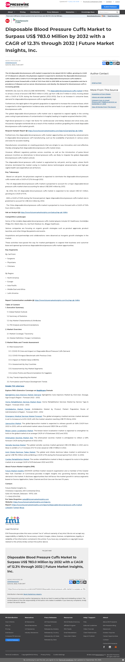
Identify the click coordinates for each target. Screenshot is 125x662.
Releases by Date (50, 639)
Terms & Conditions (12, 654)
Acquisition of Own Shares (101, 94)
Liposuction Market (13, 423)
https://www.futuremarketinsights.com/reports (31, 502)
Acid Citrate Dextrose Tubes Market (20, 452)
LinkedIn (8, 508)
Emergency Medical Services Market (20, 416)
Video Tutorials (88, 629)
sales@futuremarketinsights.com (35, 499)
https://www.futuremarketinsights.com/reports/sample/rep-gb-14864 (55, 131)
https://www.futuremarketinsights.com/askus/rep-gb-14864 (44, 212)
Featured (47, 625)
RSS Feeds (67, 629)
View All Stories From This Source (104, 107)
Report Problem (89, 636)
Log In (117, 1)
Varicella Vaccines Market (15, 445)
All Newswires (29, 622)
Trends (26, 409)
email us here (96, 83)
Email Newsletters (113, 16)
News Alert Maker (70, 636)
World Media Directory (94, 16)
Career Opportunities (110, 636)
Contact (109, 1)
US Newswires (30, 629)
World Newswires (31, 625)
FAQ (85, 622)
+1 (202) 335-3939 (73, 1)
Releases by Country (51, 632)
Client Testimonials (89, 632)
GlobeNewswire (11, 63)
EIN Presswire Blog (109, 625)
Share (38, 402)
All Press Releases (50, 622)
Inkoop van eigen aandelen (101, 97)
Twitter (16, 508)
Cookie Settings (59, 654)
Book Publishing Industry (33, 594)
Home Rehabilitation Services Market (20, 402)
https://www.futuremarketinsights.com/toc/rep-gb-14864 (57, 300)
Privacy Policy (45, 654)
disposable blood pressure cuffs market (66, 91)
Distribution (9, 632)
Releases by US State (51, 636)
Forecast (38, 416)
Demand (37, 395)
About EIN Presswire (110, 622)
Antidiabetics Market (14, 409)
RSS (104, 16)
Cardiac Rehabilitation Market (17, 459)
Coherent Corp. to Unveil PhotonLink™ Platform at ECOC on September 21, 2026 (104, 102)
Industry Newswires (31, 632)
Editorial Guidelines (90, 625)
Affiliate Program (70, 625)
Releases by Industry (51, 629)
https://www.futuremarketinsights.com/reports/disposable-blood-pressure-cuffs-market (47, 505)
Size (31, 438)
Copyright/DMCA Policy (30, 654)
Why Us (7, 625)
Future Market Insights (14, 471)
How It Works (9, 622)
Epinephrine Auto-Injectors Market (19, 395)
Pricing (92, 1)
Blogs (22, 508)
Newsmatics (99, 654)
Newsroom (107, 629)
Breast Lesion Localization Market (19, 431)
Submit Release (110, 7)
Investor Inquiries (109, 632)
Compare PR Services (13, 636)
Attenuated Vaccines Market (17, 438)
